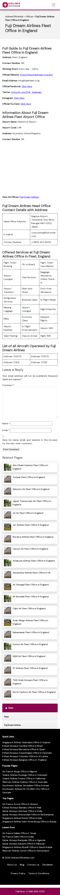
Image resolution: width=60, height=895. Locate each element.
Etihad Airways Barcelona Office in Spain (23, 749)
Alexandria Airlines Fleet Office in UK (32, 572)
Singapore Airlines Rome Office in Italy (22, 818)
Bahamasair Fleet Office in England (31, 632)
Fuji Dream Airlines (29, 197)
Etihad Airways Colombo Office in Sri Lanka (25, 756)
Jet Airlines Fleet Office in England (30, 524)
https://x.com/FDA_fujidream (26, 92)
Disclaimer (47, 864)
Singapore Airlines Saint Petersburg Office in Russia (29, 821)
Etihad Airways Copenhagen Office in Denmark (27, 752)
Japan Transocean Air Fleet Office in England (32, 503)
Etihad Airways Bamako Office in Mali (21, 807)
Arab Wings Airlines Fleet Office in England (30, 622)
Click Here (27, 86)
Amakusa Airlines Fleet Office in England (34, 560)
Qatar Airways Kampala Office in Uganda (23, 840)
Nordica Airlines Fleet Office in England (33, 536)
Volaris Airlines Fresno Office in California (23, 778)
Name (6, 423)
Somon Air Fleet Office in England (30, 644)
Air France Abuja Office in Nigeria (19, 771)
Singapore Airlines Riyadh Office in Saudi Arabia (27, 847)
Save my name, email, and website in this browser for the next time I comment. (30, 441)
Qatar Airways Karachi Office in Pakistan (23, 843)
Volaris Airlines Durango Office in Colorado (24, 775)
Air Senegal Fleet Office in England (31, 584)
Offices (29, 16)
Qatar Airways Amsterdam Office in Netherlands (28, 814)
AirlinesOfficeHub (14, 16)
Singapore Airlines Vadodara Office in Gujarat (26, 742)
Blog (22, 864)
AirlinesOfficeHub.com (22, 857)
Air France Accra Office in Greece (20, 804)
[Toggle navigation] (54, 5)
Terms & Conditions (38, 873)
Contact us (33, 864)
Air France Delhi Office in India (18, 836)
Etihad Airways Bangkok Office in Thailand (24, 759)
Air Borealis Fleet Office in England (31, 596)
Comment (8, 385)
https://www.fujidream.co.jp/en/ (36, 74)
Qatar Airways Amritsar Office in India (22, 811)
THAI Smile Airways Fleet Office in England (30, 682)
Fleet (6, 717)
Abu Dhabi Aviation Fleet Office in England (30, 467)
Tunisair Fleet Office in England (29, 477)
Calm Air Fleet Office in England (29, 608)
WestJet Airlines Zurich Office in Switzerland (25, 850)
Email (5, 430)
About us (12, 864)
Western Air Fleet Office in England (31, 489)
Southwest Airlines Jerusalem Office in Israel (25, 785)
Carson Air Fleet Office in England (30, 548)
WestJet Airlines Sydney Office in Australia (24, 782)
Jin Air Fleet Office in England (28, 513)
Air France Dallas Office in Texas (19, 833)
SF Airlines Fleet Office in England (30, 668)
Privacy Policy (18, 873)
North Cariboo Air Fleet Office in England (34, 692)
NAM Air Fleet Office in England (29, 656)
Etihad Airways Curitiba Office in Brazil (22, 745)
